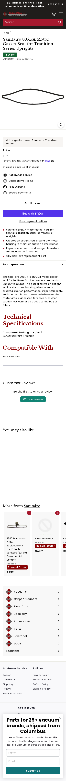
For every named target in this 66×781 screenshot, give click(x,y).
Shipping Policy (41, 688)
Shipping (8, 167)
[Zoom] (61, 125)
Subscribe (33, 771)
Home (6, 32)
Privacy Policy (41, 675)
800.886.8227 (55, 4)
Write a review (33, 399)
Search (7, 675)
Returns (7, 688)
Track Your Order (13, 693)
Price (6, 150)
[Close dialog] (60, 717)
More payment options (33, 221)
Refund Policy (41, 684)
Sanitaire (8, 58)
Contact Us (9, 679)
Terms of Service (42, 679)
